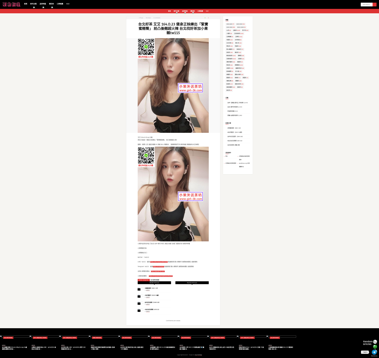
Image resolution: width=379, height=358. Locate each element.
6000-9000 (231, 27)
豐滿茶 (230, 77)
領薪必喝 (230, 81)
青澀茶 (245, 77)
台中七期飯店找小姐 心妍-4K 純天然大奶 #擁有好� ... (221, 348)
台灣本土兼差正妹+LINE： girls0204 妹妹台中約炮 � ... (44, 348)
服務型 (241, 55)
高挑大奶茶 (239, 84)
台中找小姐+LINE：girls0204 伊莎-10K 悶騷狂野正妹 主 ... (73, 348)
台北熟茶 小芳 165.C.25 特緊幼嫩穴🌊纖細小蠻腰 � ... (192, 348)
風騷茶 (238, 81)
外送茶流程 (230, 111)
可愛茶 (230, 40)
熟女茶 (230, 65)
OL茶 (229, 30)
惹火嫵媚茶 (230, 49)
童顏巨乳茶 (240, 68)
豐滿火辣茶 (239, 74)
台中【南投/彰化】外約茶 (235, 103)
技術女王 (240, 49)
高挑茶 (240, 87)
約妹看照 (230, 71)
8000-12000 (241, 27)
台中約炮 (238, 40)
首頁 (25, 4)
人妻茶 (229, 33)
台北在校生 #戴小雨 (233, 145)
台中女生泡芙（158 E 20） (152, 302)
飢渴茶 (230, 84)
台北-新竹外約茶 (155, 280)
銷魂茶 (237, 77)
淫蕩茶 (241, 59)
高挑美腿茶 (231, 87)
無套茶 (240, 62)
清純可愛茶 (231, 62)
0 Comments (156, 18)
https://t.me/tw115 (158, 266)
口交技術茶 (238, 33)
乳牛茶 (245, 30)
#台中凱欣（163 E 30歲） (152, 295)
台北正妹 (230, 43)
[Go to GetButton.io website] (374, 356)
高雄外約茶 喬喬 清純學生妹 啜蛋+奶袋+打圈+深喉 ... (103, 348)
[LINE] (375, 347)
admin (148, 290)
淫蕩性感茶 (231, 59)
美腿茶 (230, 74)
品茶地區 (43, 4)
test (67, 4)
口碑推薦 (60, 4)
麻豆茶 (229, 90)
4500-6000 (240, 24)
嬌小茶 (238, 43)
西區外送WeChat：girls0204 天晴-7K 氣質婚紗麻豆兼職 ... (251, 348)
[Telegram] (375, 342)
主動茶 (236, 30)
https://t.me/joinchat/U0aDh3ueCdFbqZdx (160, 276)
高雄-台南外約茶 (232, 115)
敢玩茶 (238, 52)
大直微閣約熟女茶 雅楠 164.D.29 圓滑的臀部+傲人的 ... (280, 348)
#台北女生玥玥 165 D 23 (152, 309)
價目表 (51, 4)
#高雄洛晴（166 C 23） (152, 288)
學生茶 (230, 46)
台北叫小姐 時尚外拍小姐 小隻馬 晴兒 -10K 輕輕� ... (131, 348)
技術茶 (230, 52)
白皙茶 (230, 68)
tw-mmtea (198, 355)
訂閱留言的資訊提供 (231, 163)
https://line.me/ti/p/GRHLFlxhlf (159, 262)
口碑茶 (238, 36)
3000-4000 (230, 24)
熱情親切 (239, 65)
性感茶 (238, 46)
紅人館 (238, 71)
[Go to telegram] (374, 352)
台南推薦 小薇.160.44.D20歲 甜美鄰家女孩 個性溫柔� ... (162, 348)
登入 (227, 156)
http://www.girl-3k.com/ (158, 271)
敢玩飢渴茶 (231, 55)
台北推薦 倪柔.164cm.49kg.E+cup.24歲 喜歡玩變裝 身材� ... (14, 348)
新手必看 (33, 4)
